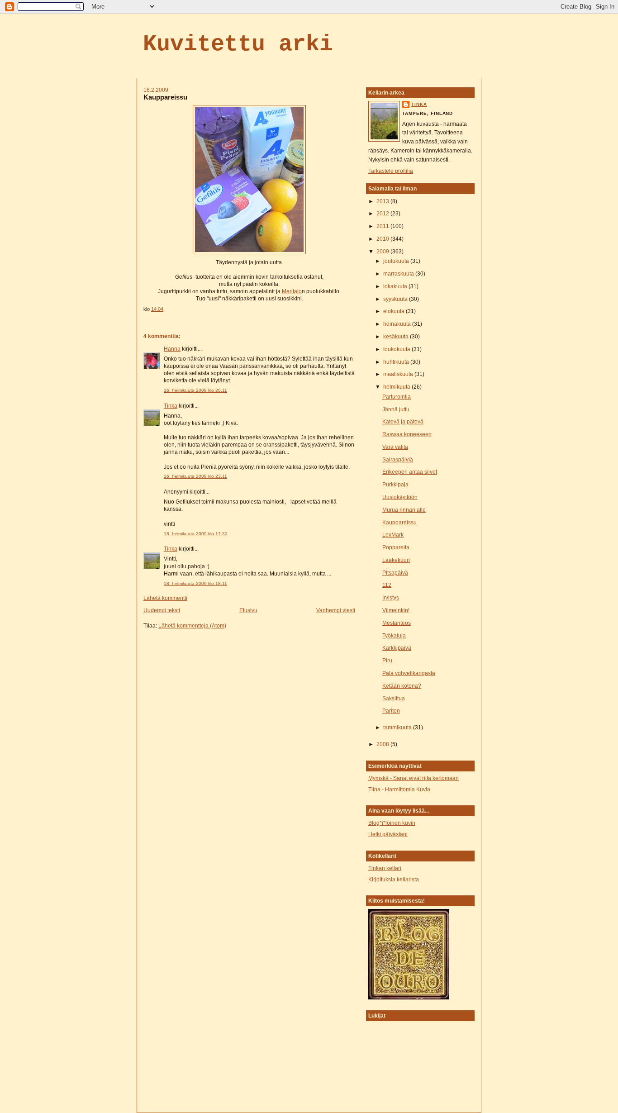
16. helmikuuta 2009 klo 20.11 (195, 390)
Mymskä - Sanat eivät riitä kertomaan (413, 778)
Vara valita (395, 447)
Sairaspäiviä (397, 460)
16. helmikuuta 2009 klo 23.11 (195, 476)
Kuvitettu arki (238, 44)
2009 (383, 251)
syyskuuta (396, 299)
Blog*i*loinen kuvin (391, 823)
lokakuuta (396, 286)
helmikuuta (397, 387)
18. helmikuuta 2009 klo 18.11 (195, 583)
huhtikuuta (396, 362)
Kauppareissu (165, 97)
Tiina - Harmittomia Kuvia (399, 789)
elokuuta (394, 311)
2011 (383, 226)
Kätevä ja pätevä (402, 422)
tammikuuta (398, 727)
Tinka (170, 406)
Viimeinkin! (395, 610)
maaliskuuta (398, 374)
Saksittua (393, 698)
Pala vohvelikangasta (408, 673)
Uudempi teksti (161, 610)
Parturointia (396, 397)
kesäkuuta (396, 336)
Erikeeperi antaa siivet (409, 472)
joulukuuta (396, 261)
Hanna (172, 349)
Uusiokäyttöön (400, 497)
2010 (383, 239)
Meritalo (292, 291)
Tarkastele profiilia (390, 171)
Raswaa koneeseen (407, 434)
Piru (387, 660)
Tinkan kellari (384, 868)
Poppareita (395, 547)
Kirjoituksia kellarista (393, 879)
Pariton (391, 711)
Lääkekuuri (396, 560)
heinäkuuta (397, 324)
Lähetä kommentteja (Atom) (192, 626)
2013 (383, 201)
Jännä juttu (395, 409)
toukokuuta (397, 349)
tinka (419, 104)
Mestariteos (396, 623)
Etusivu (248, 610)
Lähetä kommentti (165, 598)
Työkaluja (394, 636)
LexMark (393, 535)
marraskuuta (399, 274)
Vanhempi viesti (335, 610)
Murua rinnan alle (404, 510)
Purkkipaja (395, 484)
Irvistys (390, 598)
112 (386, 585)
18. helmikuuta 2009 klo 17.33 (196, 533)
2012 (383, 213)
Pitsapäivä (395, 573)
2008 (383, 744)
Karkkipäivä (396, 648)
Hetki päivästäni (388, 834)
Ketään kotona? (401, 686)
